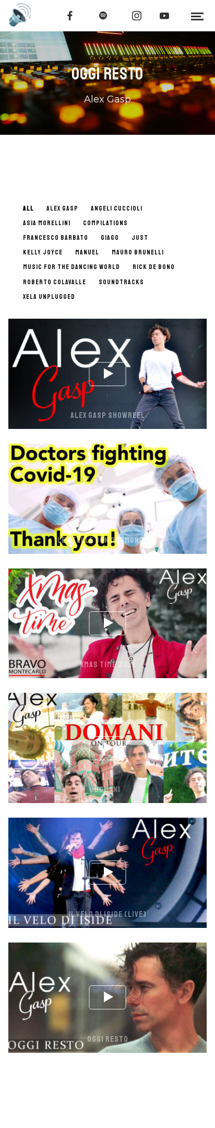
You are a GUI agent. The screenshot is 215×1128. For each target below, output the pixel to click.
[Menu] (197, 15)
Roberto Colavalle (54, 282)
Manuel (87, 252)
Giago (110, 238)
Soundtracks (121, 282)
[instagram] (136, 15)
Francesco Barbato (55, 238)
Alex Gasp (62, 208)
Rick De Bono (154, 267)
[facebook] (70, 15)
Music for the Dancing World (71, 267)
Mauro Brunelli (138, 252)
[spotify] (103, 15)
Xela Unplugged (49, 297)
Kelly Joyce (43, 252)
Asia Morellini (46, 223)
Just (140, 238)
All (28, 208)
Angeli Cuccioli (116, 208)
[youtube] (164, 15)
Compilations (105, 223)
